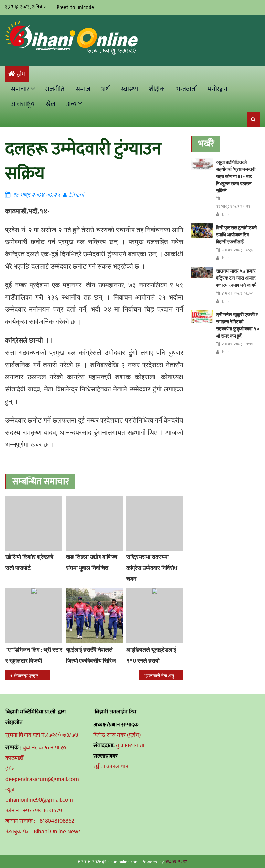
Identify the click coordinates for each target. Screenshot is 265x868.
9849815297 (175, 861)
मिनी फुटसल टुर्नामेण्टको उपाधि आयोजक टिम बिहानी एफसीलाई (236, 234)
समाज (83, 89)
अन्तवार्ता (186, 89)
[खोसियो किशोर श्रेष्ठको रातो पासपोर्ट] (33, 523)
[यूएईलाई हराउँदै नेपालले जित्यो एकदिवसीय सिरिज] (94, 615)
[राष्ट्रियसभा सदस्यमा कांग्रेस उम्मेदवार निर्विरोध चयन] (154, 523)
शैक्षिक (157, 89)
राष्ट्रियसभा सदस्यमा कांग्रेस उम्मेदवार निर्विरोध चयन (151, 567)
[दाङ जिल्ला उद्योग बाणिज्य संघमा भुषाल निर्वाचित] (94, 523)
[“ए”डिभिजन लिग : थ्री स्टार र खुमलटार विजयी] (33, 615)
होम (21, 74)
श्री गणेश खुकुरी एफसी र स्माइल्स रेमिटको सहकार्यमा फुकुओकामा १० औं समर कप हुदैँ (237, 325)
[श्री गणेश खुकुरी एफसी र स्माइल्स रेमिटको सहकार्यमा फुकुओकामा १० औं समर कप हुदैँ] (202, 316)
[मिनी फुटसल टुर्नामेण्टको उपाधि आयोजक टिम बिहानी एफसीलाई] (202, 230)
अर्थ (105, 89)
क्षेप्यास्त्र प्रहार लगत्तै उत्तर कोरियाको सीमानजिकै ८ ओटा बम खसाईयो (32, 675)
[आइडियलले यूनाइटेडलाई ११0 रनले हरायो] (154, 615)
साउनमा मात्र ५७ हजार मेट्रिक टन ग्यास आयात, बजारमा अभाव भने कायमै (236, 278)
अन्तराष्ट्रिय (23, 104)
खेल (50, 104)
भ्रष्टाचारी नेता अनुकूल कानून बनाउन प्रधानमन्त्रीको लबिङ (164, 675)
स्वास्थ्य (129, 89)
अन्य (71, 104)
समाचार (20, 89)
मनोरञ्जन (217, 89)
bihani (76, 194)
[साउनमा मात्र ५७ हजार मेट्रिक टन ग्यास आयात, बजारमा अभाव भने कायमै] (202, 272)
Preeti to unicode (75, 7)
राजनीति (55, 89)
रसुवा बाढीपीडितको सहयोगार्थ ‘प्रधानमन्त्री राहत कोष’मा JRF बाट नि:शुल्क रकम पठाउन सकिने (235, 176)
